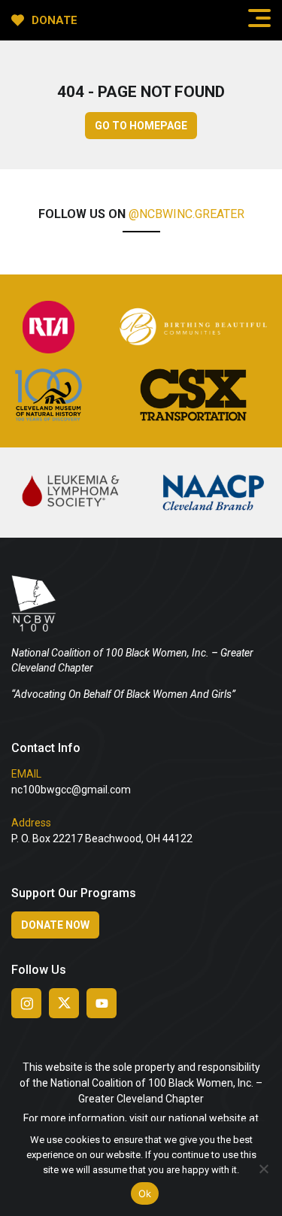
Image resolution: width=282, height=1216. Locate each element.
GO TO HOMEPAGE (141, 126)
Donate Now (55, 925)
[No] (263, 1168)
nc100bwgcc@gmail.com (71, 790)
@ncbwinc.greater (186, 214)
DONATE (54, 20)
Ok (145, 1193)
